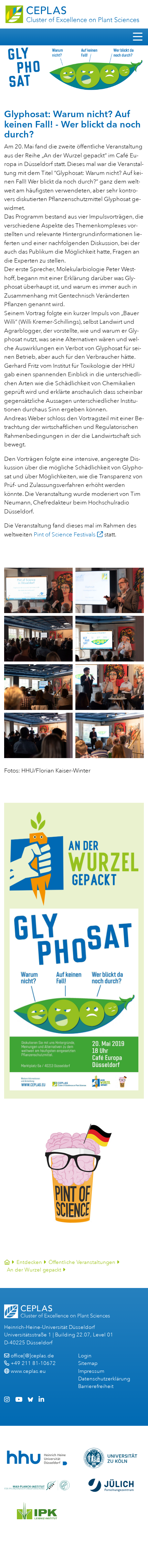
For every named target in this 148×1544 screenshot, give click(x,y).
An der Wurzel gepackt (34, 1270)
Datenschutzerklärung (104, 1379)
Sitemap (87, 1363)
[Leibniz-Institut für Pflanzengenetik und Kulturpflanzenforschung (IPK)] (37, 1510)
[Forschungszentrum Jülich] (111, 1485)
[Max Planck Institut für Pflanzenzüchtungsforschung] (37, 1485)
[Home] (7, 1262)
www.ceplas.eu (28, 1371)
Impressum (91, 1371)
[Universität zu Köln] (111, 1458)
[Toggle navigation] (137, 37)
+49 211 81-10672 (33, 1363)
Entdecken (29, 1262)
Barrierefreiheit (96, 1386)
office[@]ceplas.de (32, 1356)
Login (85, 1356)
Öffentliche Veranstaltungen (82, 1262)
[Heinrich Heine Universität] (37, 1458)
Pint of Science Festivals (64, 534)
